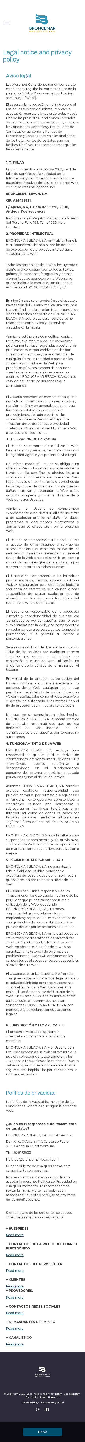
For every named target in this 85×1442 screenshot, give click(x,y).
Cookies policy (72, 1393)
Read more (15, 1235)
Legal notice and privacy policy (44, 1393)
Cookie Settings (30, 1402)
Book (42, 1432)
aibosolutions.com (49, 1397)
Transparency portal (52, 1402)
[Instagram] (37, 1409)
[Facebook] (47, 1409)
